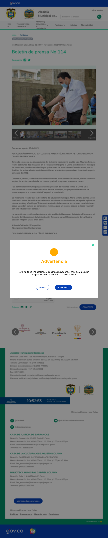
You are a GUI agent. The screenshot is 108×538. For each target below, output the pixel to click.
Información (63, 287)
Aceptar (42, 287)
